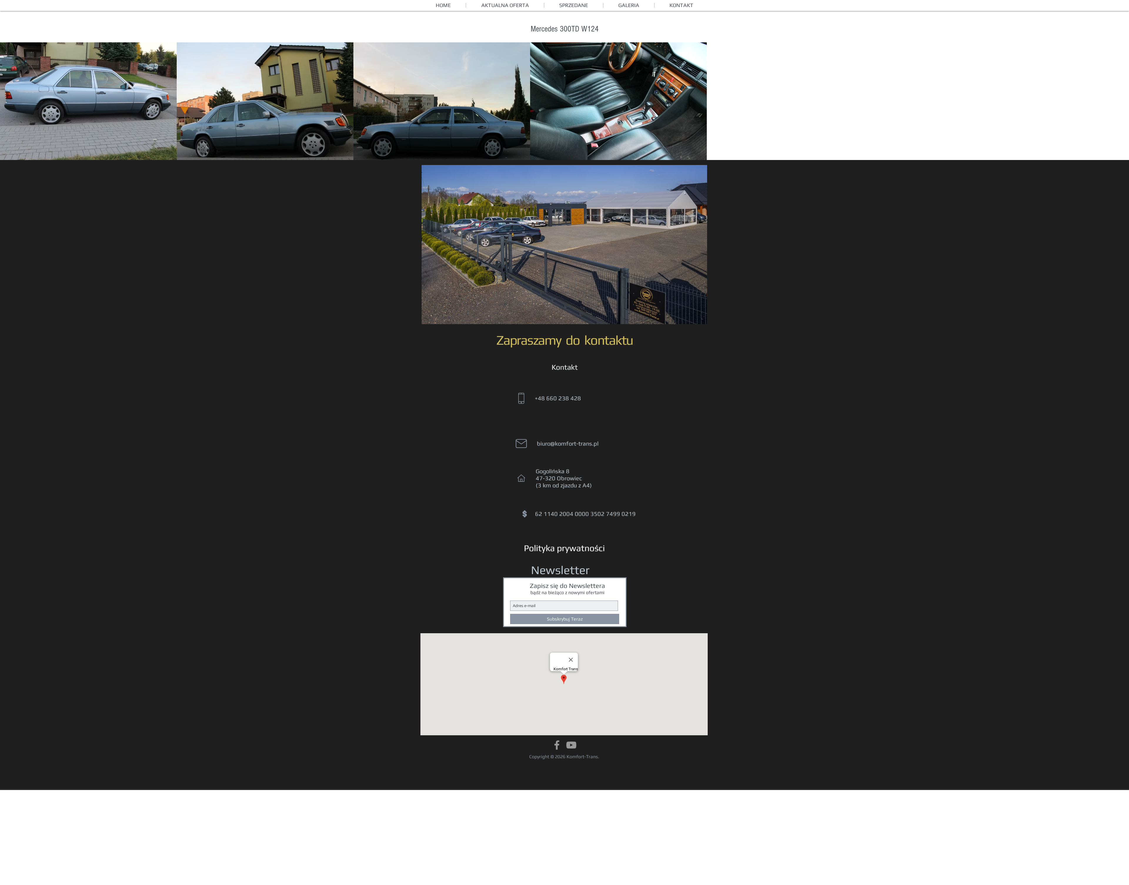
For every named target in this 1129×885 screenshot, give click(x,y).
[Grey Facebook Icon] (557, 745)
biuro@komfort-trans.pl (568, 443)
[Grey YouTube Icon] (571, 745)
